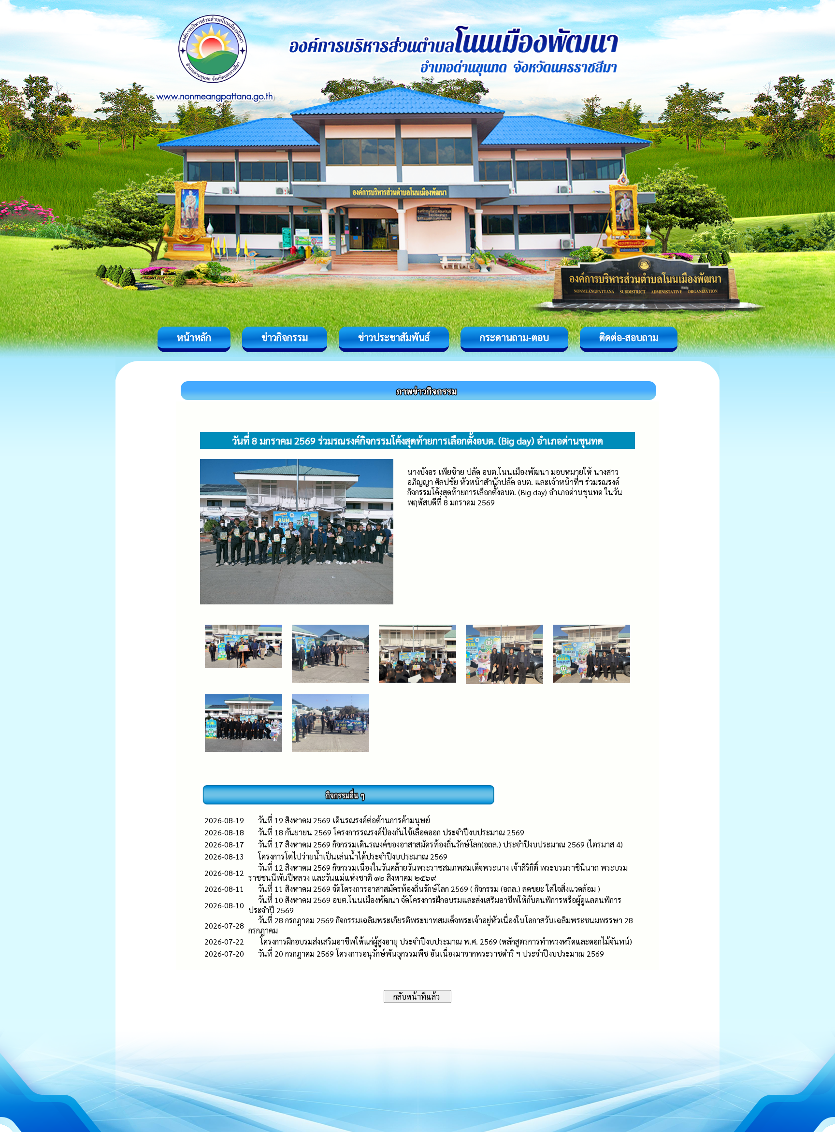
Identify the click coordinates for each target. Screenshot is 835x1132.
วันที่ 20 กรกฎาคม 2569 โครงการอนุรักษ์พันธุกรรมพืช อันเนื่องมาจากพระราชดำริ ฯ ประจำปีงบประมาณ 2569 (431, 953)
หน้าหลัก (194, 337)
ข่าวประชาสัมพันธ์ (394, 337)
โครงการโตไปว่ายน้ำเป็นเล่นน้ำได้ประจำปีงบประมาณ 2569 (352, 856)
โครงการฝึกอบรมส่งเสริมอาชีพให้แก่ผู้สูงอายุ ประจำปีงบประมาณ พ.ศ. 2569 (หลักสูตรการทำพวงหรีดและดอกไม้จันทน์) (445, 941)
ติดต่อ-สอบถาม (628, 337)
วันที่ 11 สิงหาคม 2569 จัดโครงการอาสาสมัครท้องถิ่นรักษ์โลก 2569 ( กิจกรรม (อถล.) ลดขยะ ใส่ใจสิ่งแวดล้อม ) (429, 889)
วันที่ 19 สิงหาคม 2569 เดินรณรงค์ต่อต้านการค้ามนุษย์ (344, 820)
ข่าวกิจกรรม (284, 337)
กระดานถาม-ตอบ (514, 337)
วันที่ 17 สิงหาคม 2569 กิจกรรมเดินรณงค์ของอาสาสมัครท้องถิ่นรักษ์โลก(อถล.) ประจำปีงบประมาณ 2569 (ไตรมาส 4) (441, 844)
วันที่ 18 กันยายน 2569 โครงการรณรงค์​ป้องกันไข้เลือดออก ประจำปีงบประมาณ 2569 (391, 832)
